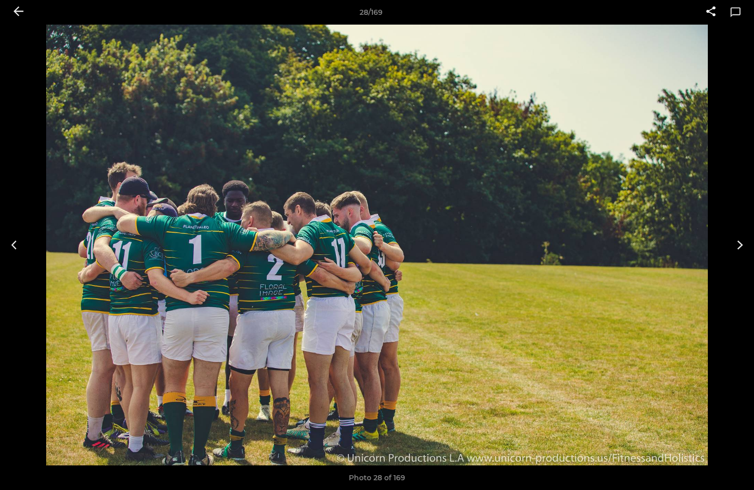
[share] (711, 12)
